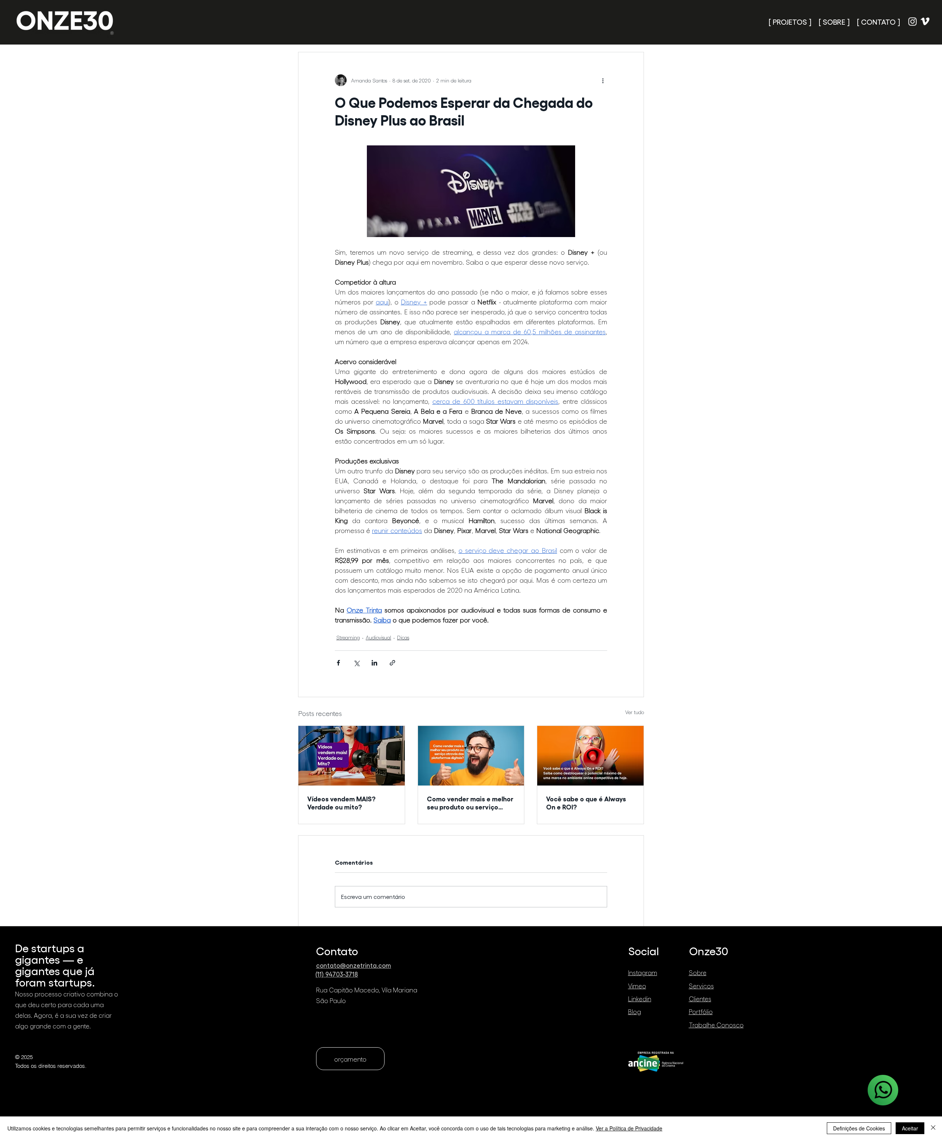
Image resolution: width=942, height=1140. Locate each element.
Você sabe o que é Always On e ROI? (586, 802)
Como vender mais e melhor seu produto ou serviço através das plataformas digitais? (470, 802)
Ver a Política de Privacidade (629, 1128)
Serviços (701, 985)
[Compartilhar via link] (392, 662)
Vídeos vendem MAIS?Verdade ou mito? (341, 802)
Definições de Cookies (859, 1128)
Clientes (700, 998)
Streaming (348, 637)
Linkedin (639, 998)
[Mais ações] (602, 80)
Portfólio (701, 1011)
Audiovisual (378, 637)
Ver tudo (634, 712)
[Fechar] (933, 1128)
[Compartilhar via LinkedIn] (374, 662)
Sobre (697, 972)
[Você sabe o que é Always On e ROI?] (590, 756)
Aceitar (910, 1128)
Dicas (403, 637)
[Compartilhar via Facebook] (338, 662)
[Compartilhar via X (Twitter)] (356, 662)
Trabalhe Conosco (716, 1024)
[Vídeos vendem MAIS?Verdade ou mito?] (351, 756)
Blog (634, 1011)
